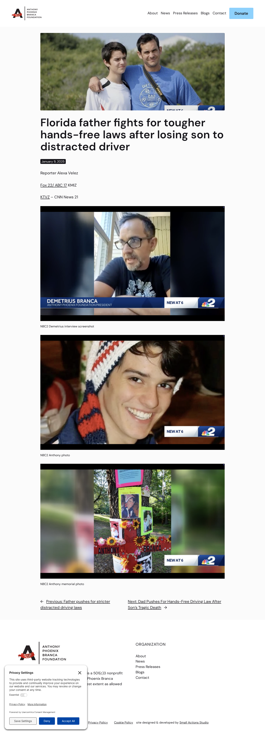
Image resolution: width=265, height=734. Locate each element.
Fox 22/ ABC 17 (53, 185)
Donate (241, 13)
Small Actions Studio (194, 722)
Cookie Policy (123, 722)
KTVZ (45, 197)
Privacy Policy (98, 722)
